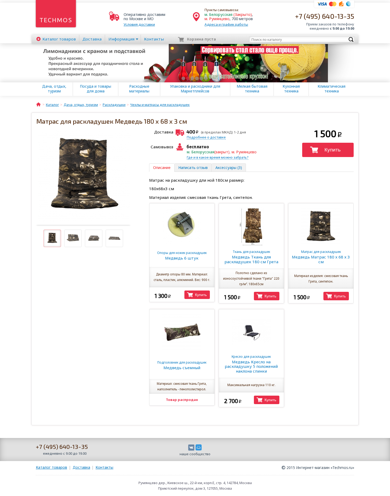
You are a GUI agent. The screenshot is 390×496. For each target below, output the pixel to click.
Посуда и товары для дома (95, 89)
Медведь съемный (181, 365)
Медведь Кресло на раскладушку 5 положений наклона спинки (251, 364)
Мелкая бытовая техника (252, 89)
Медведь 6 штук (182, 256)
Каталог (59, 39)
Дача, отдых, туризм (54, 89)
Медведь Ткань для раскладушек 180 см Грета (251, 256)
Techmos (56, 20)
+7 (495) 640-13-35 (324, 16)
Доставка (92, 39)
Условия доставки (139, 24)
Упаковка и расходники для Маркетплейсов (195, 89)
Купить (332, 150)
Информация (122, 39)
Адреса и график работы (226, 24)
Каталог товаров (51, 467)
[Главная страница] (38, 104)
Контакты (154, 39)
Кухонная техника (291, 89)
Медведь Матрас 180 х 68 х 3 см (321, 256)
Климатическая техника (331, 89)
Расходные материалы (139, 89)
